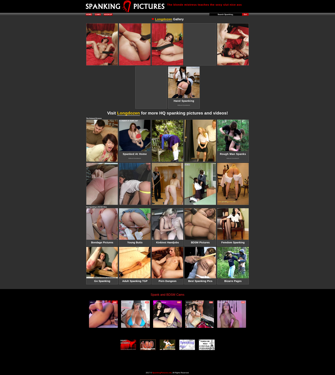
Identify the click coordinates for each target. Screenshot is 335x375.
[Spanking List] (187, 345)
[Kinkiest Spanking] (167, 345)
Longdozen (163, 19)
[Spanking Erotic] (148, 345)
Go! (245, 14)
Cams (98, 14)
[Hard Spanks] (128, 345)
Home (89, 14)
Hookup (108, 14)
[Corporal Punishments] (207, 345)
